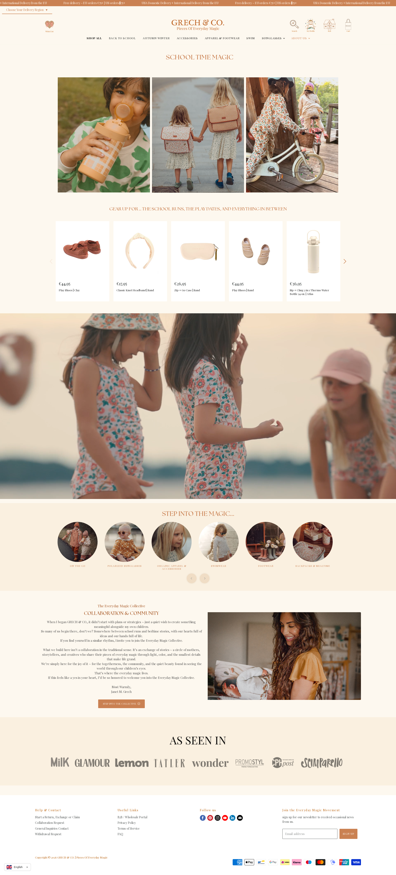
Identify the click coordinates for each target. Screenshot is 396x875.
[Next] (345, 261)
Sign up (348, 833)
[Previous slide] (192, 578)
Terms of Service (129, 828)
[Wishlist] (49, 17)
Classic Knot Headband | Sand (135, 290)
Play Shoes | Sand (243, 290)
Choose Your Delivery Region (25, 10)
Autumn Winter (156, 38)
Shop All (94, 38)
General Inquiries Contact (51, 828)
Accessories (187, 38)
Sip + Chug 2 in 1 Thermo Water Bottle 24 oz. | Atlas (309, 292)
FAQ (120, 834)
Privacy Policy (127, 823)
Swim (250, 38)
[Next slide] (205, 578)
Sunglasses (272, 38)
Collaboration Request (49, 823)
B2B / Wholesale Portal (132, 817)
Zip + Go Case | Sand (187, 290)
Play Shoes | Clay (69, 290)
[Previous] (51, 261)
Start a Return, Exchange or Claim (57, 817)
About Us (299, 38)
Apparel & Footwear (222, 38)
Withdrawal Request (48, 834)
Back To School (122, 38)
